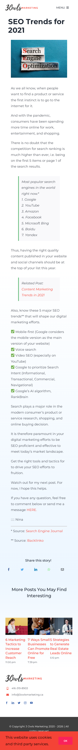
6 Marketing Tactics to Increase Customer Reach (15, 649)
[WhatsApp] (49, 569)
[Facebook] (8, 569)
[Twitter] (22, 569)
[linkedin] (13, 703)
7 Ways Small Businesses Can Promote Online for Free (39, 649)
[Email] (62, 569)
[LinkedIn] (35, 569)
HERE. (32, 510)
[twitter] (19, 703)
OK (65, 741)
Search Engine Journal (44, 531)
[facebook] (6, 703)
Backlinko (35, 541)
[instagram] (25, 703)
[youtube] (31, 703)
